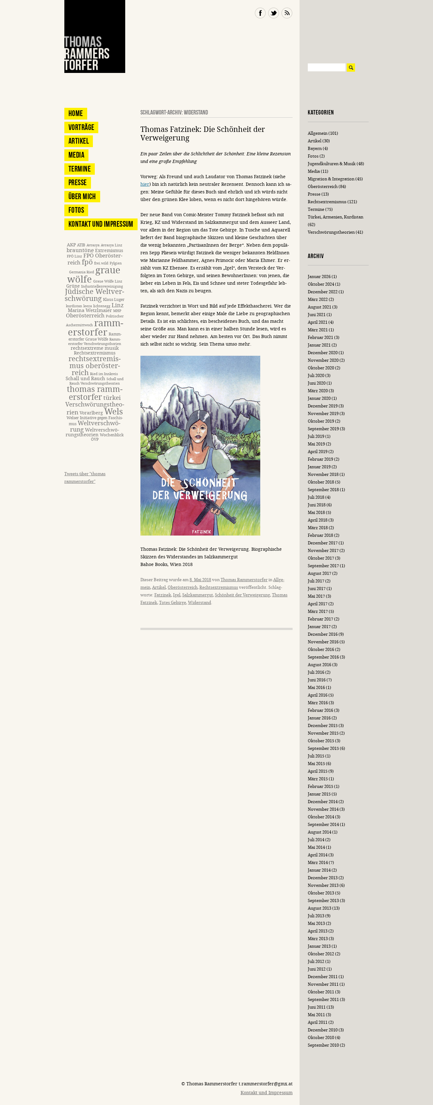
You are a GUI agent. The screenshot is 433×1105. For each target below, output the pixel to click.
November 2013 (323, 885)
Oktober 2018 (321, 482)
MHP (117, 311)
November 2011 (323, 984)
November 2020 (323, 360)
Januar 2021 (319, 345)
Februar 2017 (320, 619)
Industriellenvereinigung (102, 286)
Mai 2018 (316, 512)
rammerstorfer (96, 328)
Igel (176, 595)
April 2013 (317, 931)
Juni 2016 (317, 680)
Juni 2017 (317, 588)
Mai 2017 (316, 596)
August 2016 (319, 664)
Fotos (76, 210)
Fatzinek (162, 595)
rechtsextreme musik (95, 348)
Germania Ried (81, 272)
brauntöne (80, 250)
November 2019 (323, 413)
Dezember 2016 (323, 634)
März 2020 (318, 390)
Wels (113, 412)
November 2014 (323, 809)
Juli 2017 (316, 581)
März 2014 (318, 862)
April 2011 (317, 1022)
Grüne (73, 286)
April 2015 (317, 771)
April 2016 (317, 695)
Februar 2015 (320, 786)
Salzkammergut (197, 595)
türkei (112, 397)
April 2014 (317, 855)
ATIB (81, 245)
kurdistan (74, 306)
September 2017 (323, 565)
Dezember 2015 (323, 725)
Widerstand (199, 602)
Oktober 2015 (321, 740)
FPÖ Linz (74, 256)
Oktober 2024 (321, 284)
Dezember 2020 (323, 352)
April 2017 (317, 603)
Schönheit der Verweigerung (242, 595)
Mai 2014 (316, 847)
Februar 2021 (320, 337)
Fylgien (116, 263)
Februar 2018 (320, 535)
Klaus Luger (114, 299)
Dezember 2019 (323, 406)
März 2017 (318, 611)
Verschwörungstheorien (331, 232)
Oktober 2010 (321, 1037)
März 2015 (318, 779)
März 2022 (318, 299)
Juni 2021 (317, 314)
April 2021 (317, 322)
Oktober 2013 (321, 893)
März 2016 (318, 702)
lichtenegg (101, 306)
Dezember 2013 (323, 877)
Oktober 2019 (321, 421)
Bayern (315, 148)
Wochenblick (112, 434)
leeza (87, 306)
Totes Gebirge (172, 602)
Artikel (159, 587)
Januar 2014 (319, 870)
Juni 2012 (317, 969)
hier (144, 184)
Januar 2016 (319, 718)
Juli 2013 (316, 915)
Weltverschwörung (95, 426)
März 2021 (318, 330)
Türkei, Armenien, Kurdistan (335, 217)
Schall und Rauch (85, 378)
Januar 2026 (319, 276)
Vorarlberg (91, 413)
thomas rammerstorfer (95, 393)
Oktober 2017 (321, 558)
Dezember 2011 (323, 976)
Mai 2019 (316, 444)
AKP (71, 245)
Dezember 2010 (323, 1030)
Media (76, 155)
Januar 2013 (319, 946)
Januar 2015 (319, 794)
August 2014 (319, 832)
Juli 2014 (316, 839)
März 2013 (318, 938)
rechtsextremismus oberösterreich (94, 365)
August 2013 (319, 908)
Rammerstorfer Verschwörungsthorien (94, 341)
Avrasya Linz (111, 245)
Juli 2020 (316, 375)
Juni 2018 (317, 505)
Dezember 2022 (323, 291)
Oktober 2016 (321, 649)
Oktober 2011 (321, 992)
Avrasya (93, 245)
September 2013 (323, 900)
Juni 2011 (317, 1007)
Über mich (82, 196)
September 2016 (323, 657)
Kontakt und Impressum (100, 224)
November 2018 (323, 474)
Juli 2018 (316, 497)
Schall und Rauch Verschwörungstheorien (96, 381)
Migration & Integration (331, 179)
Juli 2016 (316, 672)
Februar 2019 (320, 459)
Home (75, 113)
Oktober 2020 (321, 368)
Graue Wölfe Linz (107, 281)
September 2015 (323, 748)
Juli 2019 (316, 436)
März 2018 (318, 527)
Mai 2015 (316, 763)
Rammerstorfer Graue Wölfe (95, 336)
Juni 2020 (317, 383)
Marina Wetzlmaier (90, 310)
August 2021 (319, 307)
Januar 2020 (319, 398)
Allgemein (317, 133)
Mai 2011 (316, 1014)
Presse (77, 182)
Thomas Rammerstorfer (244, 579)
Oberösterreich (182, 587)
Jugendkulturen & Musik (332, 163)
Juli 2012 (316, 961)
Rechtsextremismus (218, 587)
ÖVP (95, 439)
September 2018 (323, 489)
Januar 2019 (319, 467)
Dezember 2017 (323, 543)
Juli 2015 (316, 756)
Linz (118, 305)
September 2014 (323, 824)
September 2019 (323, 428)
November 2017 (323, 550)
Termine (79, 169)
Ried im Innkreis (104, 374)
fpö (87, 262)
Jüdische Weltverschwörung (94, 295)
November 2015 (323, 733)
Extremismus (109, 250)
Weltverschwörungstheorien (92, 432)
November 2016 (323, 642)
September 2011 (323, 999)
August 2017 (319, 573)
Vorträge (81, 127)
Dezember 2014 (323, 801)
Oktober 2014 (321, 817)
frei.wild (101, 263)
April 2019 (317, 451)
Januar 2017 (319, 626)
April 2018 (317, 520)
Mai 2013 (316, 923)
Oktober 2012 (321, 954)
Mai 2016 (316, 687)
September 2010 (323, 1045)
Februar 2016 (320, 710)
